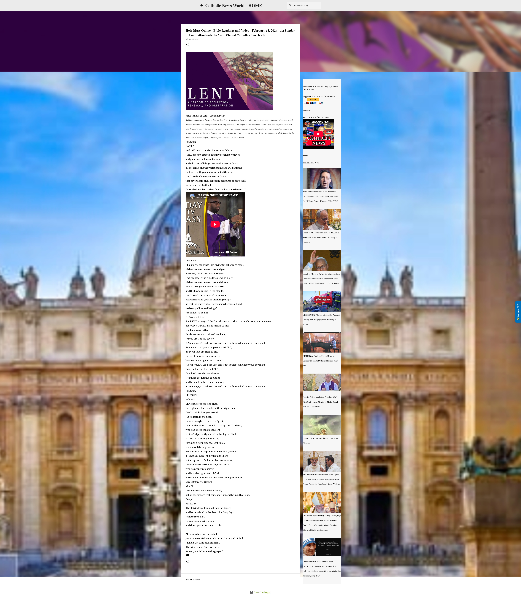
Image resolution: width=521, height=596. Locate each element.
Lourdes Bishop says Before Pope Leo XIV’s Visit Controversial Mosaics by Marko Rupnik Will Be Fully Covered (320, 402)
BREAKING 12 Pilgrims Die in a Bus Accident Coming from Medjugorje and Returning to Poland (321, 320)
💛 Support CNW (518, 312)
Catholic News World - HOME (233, 5)
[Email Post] (187, 556)
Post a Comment (193, 579)
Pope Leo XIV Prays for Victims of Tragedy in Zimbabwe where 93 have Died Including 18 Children (321, 237)
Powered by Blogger (262, 592)
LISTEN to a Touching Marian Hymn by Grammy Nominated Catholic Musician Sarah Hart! (320, 361)
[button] (187, 45)
